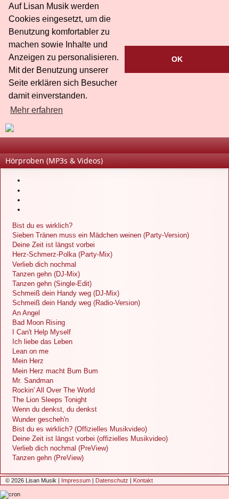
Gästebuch (42, 147)
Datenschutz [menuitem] (111, 480)
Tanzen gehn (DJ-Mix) (46, 274)
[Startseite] (114, 127)
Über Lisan (26, 147)
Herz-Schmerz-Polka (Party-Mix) (62, 254)
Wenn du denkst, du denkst (54, 409)
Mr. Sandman (32, 381)
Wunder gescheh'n (40, 419)
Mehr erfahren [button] (36, 109)
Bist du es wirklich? (42, 226)
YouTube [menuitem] (223, 147)
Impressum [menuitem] (76, 480)
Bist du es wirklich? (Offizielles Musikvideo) (79, 429)
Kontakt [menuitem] (143, 480)
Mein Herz (28, 361)
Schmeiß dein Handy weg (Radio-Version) (76, 303)
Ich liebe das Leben (42, 342)
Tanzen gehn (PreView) (48, 458)
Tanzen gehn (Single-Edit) (52, 284)
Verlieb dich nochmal (44, 264)
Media (58, 147)
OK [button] (177, 59)
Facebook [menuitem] (207, 147)
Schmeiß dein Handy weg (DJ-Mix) (65, 293)
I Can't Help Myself (41, 332)
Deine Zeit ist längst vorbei (53, 245)
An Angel (26, 313)
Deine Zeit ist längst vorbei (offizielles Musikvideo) (90, 439)
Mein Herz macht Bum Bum (55, 371)
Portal (10, 147)
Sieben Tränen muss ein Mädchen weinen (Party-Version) (100, 235)
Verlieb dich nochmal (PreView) (60, 448)
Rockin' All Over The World (53, 390)
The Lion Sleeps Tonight (49, 400)
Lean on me (30, 351)
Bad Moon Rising (38, 322)
